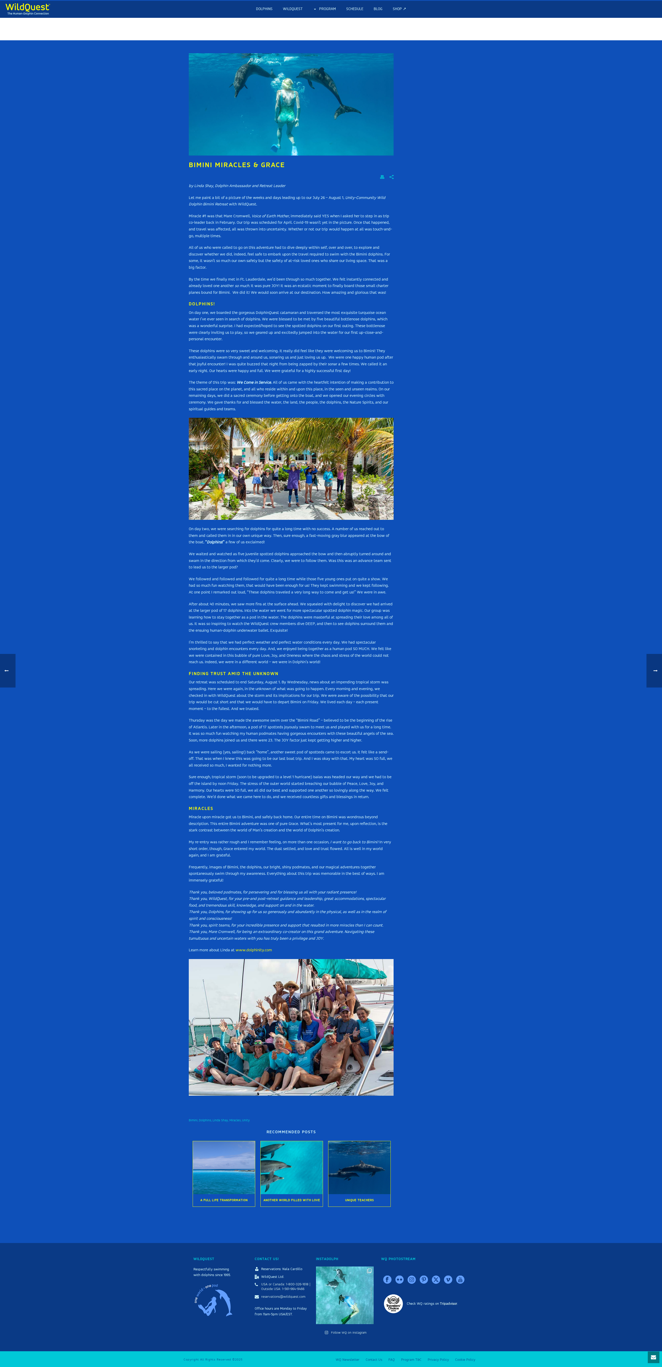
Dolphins (264, 9)
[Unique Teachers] (359, 1167)
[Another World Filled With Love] (292, 1167)
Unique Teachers (359, 1200)
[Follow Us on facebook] (387, 1280)
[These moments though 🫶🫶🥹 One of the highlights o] (345, 1295)
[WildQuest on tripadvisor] (393, 1303)
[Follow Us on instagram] (412, 1280)
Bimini (193, 1120)
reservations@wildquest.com (283, 1297)
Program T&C (411, 1360)
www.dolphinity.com (254, 950)
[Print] (382, 177)
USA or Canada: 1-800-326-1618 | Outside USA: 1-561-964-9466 (285, 1287)
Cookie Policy (465, 1360)
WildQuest (293, 9)
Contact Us (374, 1360)
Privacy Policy (438, 1360)
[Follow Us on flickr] (399, 1280)
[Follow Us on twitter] (436, 1280)
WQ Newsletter (347, 1360)
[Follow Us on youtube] (460, 1280)
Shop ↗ (399, 9)
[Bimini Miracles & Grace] (291, 104)
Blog (378, 9)
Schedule (354, 9)
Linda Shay (220, 1120)
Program (327, 9)
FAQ (391, 1360)
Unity (246, 1120)
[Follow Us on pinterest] (424, 1280)
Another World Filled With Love (292, 1200)
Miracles (235, 1120)
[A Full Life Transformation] (224, 1167)
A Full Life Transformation (224, 1200)
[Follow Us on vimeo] (448, 1280)
